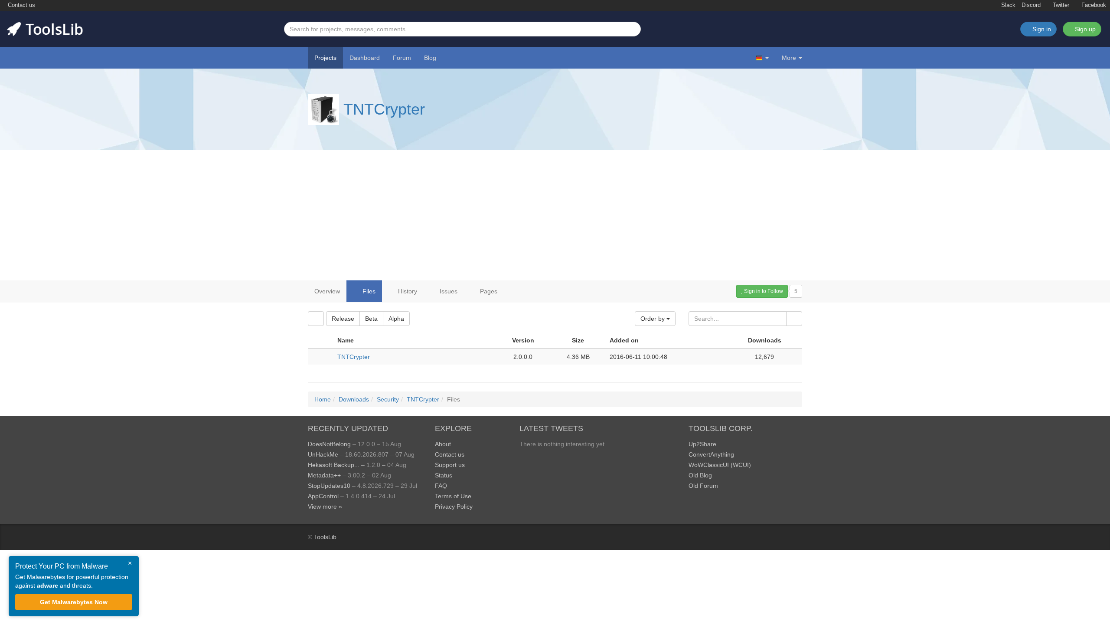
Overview (327, 291)
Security (388, 399)
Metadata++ (324, 475)
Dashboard (364, 57)
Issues (447, 291)
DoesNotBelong (329, 444)
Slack (1007, 5)
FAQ (441, 485)
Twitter (1060, 5)
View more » (325, 506)
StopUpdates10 (329, 485)
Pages (487, 291)
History (406, 291)
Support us (450, 464)
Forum (402, 57)
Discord (1031, 5)
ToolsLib (325, 536)
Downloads (354, 399)
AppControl (323, 496)
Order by (653, 318)
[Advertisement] (555, 215)
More (789, 57)
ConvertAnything (711, 454)
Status (443, 475)
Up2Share (702, 444)
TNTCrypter (384, 109)
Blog (430, 57)
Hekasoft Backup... (333, 464)
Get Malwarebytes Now (74, 602)
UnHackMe (323, 454)
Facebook (1093, 5)
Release (343, 318)
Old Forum (703, 485)
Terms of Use (453, 496)
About (443, 444)
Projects (325, 57)
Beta (371, 318)
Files (368, 291)
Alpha (396, 318)
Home (322, 399)
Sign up (1084, 29)
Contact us (20, 5)
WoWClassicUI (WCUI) (720, 464)
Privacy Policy (454, 506)
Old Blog (700, 475)
